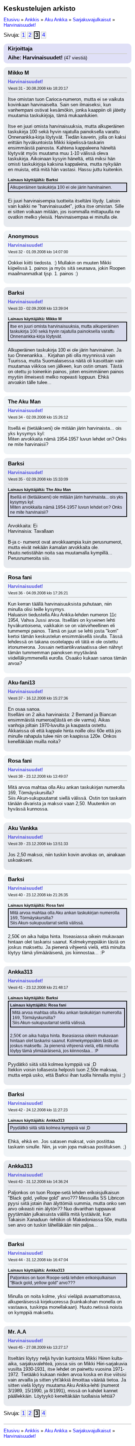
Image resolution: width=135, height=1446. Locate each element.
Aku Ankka (56, 19)
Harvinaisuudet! (20, 25)
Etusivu (11, 19)
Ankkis (32, 19)
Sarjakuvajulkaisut (92, 19)
